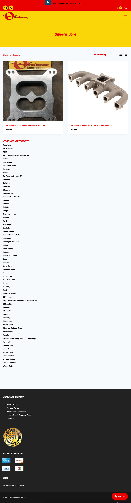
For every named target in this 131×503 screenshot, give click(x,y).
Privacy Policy (13, 408)
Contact (10, 418)
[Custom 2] (11, 8)
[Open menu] (125, 16)
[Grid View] (121, 55)
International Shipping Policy (19, 415)
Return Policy (12, 404)
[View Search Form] (125, 8)
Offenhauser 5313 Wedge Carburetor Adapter (25, 125)
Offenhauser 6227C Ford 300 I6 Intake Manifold (91, 125)
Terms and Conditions (16, 411)
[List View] (126, 55)
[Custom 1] (5, 8)
